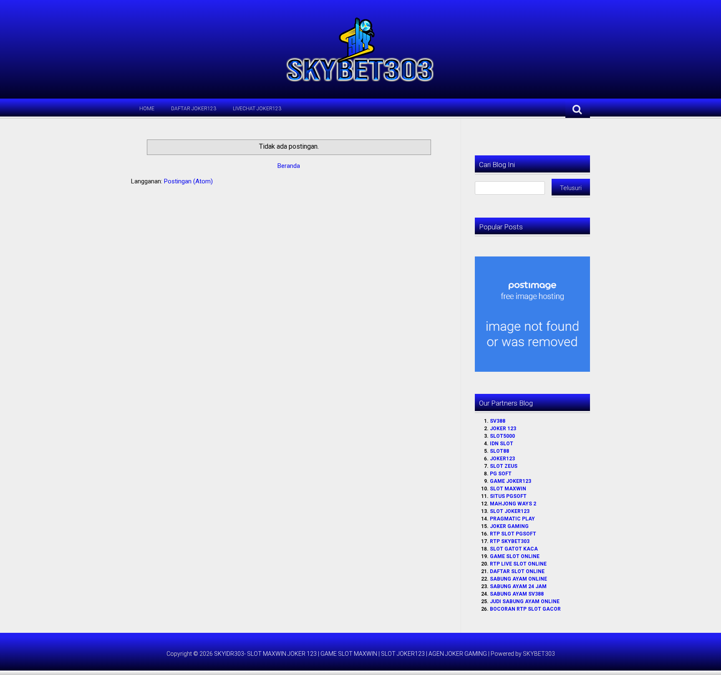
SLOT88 (499, 451)
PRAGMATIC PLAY (512, 519)
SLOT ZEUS (503, 466)
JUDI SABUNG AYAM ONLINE (525, 601)
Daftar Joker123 (193, 109)
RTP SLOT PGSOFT (513, 534)
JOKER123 (502, 459)
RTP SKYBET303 (509, 541)
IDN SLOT (501, 444)
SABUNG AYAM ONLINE (518, 579)
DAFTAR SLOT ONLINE (517, 571)
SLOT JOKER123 (509, 511)
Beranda (288, 166)
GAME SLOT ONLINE (514, 556)
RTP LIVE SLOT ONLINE (518, 564)
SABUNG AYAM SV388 (517, 594)
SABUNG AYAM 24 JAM (518, 586)
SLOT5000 (502, 436)
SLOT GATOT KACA (514, 549)
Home (146, 109)
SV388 (497, 421)
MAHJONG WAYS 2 (513, 504)
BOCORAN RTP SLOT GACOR (525, 609)
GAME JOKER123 (510, 481)
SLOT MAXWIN (508, 489)
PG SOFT (501, 474)
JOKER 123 (503, 428)
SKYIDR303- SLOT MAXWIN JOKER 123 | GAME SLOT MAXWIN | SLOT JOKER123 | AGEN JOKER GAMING (350, 653)
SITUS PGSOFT (508, 496)
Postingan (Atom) (188, 181)
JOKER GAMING (509, 526)
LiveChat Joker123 (257, 109)
